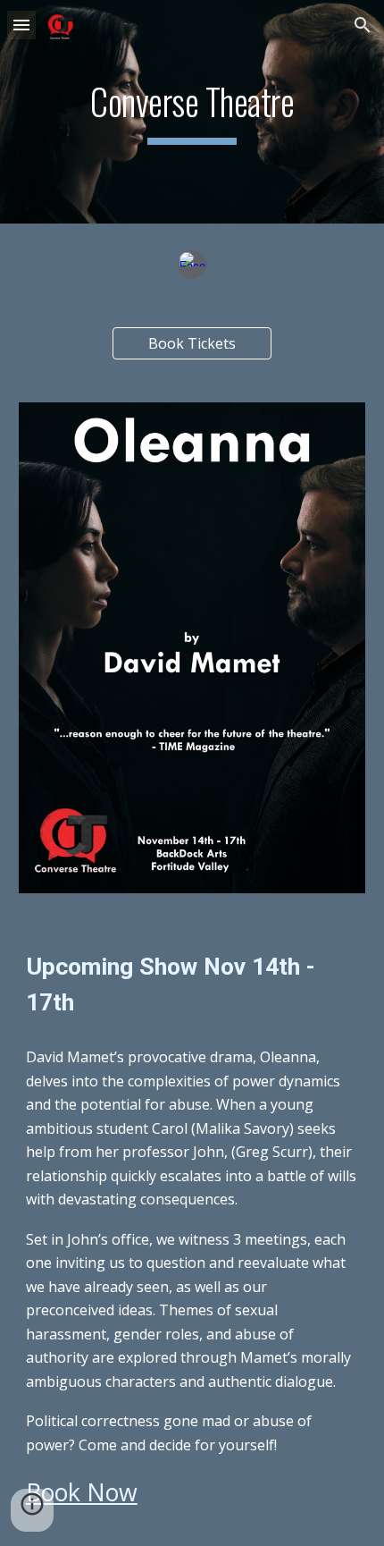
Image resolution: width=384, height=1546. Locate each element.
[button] (21, 24)
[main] (192, 111)
